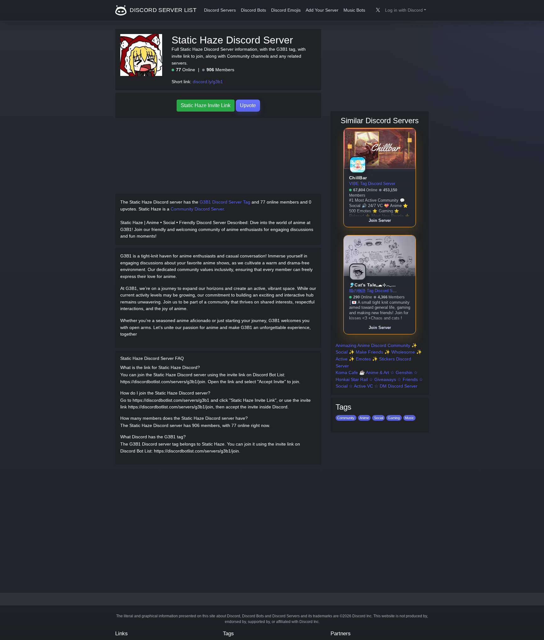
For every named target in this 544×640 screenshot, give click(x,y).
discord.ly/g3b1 (208, 81)
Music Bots (354, 10)
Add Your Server (322, 10)
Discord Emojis (286, 10)
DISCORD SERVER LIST (162, 10)
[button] (405, 10)
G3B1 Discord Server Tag (225, 202)
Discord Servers (220, 10)
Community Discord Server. (198, 208)
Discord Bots (253, 10)
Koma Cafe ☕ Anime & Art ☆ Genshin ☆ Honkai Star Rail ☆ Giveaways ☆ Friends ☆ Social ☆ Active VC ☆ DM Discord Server (379, 379)
